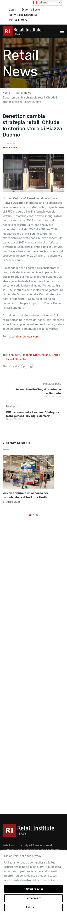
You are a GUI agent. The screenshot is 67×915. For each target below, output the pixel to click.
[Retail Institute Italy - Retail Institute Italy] (22, 32)
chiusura (14, 354)
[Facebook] (16, 366)
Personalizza (33, 898)
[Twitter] (23, 366)
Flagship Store (31, 354)
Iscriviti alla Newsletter (23, 14)
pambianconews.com (25, 336)
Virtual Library (18, 20)
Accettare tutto (33, 888)
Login (12, 9)
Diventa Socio (31, 9)
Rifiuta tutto (33, 907)
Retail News (10, 147)
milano (46, 354)
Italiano (42, 2)
